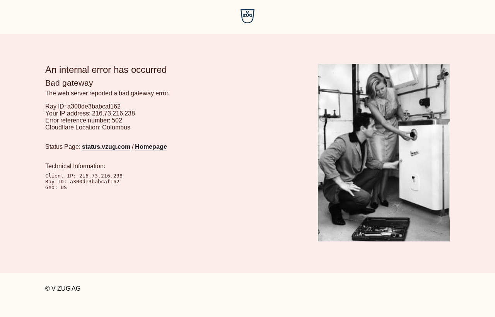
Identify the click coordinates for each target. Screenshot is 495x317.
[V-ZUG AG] (247, 21)
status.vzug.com (106, 146)
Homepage (151, 146)
